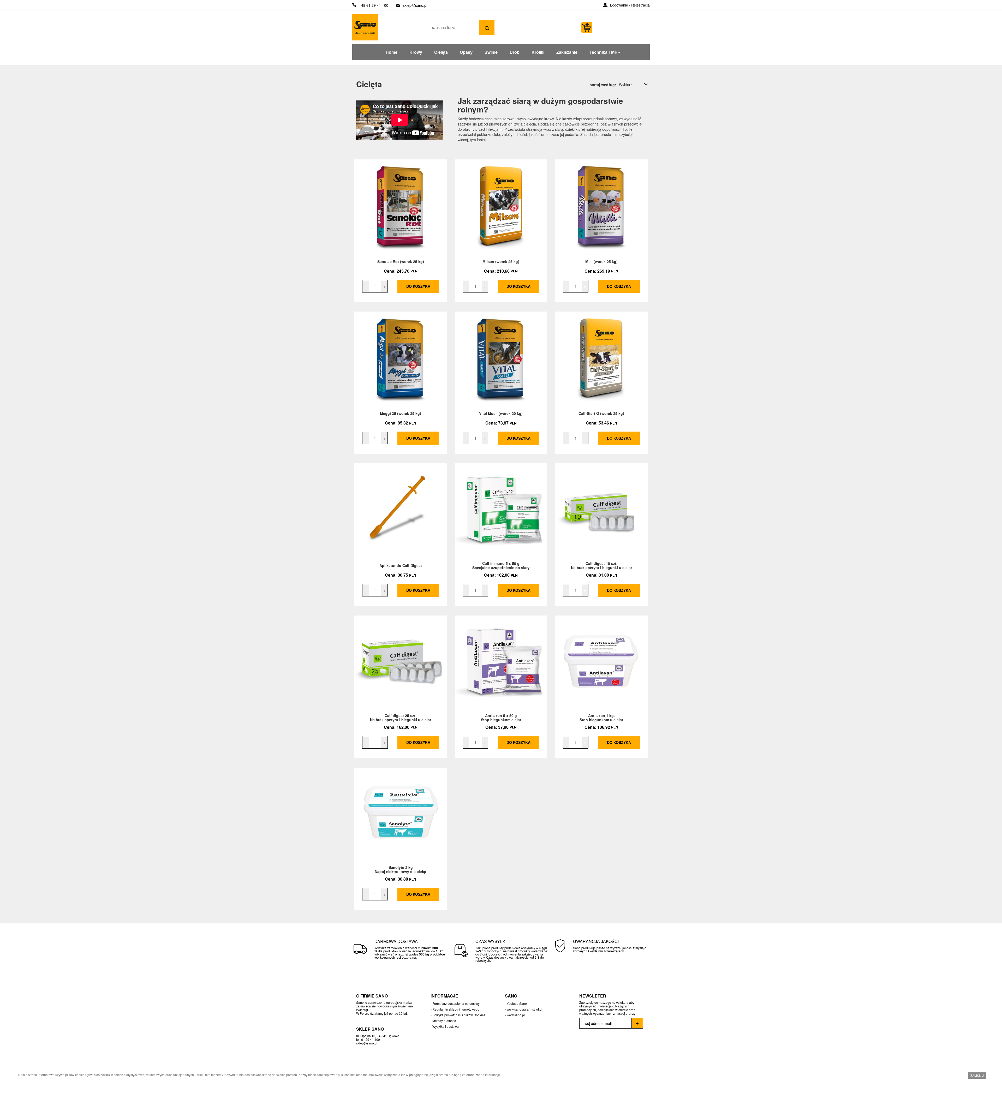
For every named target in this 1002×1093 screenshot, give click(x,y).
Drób (515, 52)
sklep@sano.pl (415, 5)
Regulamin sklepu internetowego (455, 1009)
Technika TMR (603, 52)
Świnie (491, 52)
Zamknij (977, 1075)
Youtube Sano (517, 1003)
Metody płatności (444, 1020)
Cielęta (441, 52)
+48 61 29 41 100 (373, 5)
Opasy (466, 52)
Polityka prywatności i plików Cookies (458, 1015)
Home (391, 52)
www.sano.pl (516, 1015)
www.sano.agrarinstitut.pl (524, 1009)
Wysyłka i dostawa (445, 1026)
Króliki (538, 52)
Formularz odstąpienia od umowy (456, 1003)
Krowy (415, 52)
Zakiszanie (566, 52)
